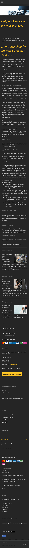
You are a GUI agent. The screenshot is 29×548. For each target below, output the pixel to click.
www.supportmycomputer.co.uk (12, 374)
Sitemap (6, 439)
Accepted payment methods (8, 339)
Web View (25, 544)
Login (26, 439)
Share (4, 535)
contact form (13, 365)
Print (4, 542)
